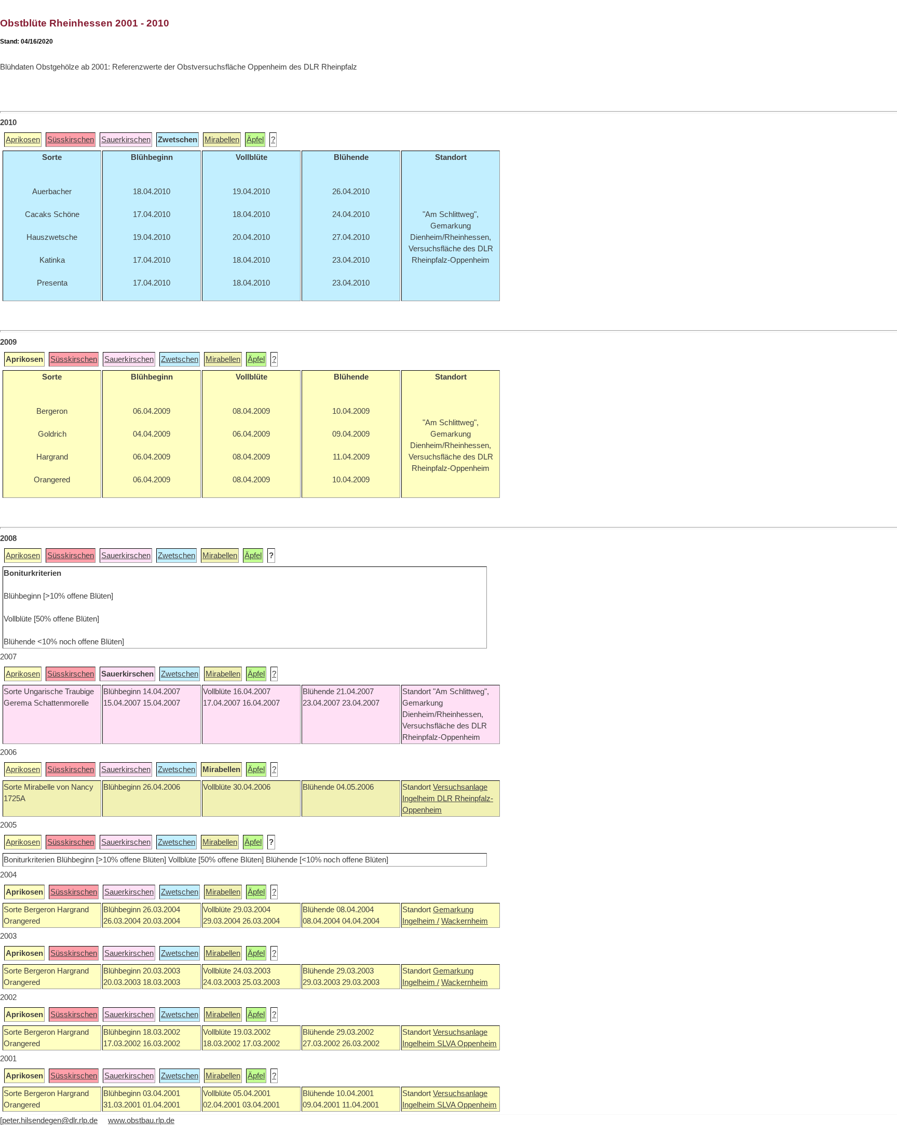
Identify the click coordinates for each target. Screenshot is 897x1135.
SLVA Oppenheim (467, 1043)
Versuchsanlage (460, 787)
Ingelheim (419, 798)
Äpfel (255, 140)
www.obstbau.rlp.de (141, 1120)
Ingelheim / (420, 921)
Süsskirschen (70, 140)
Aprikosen (23, 140)
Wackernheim (464, 921)
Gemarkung (453, 910)
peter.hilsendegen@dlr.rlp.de (50, 1120)
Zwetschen (179, 359)
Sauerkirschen (126, 140)
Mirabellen (222, 140)
